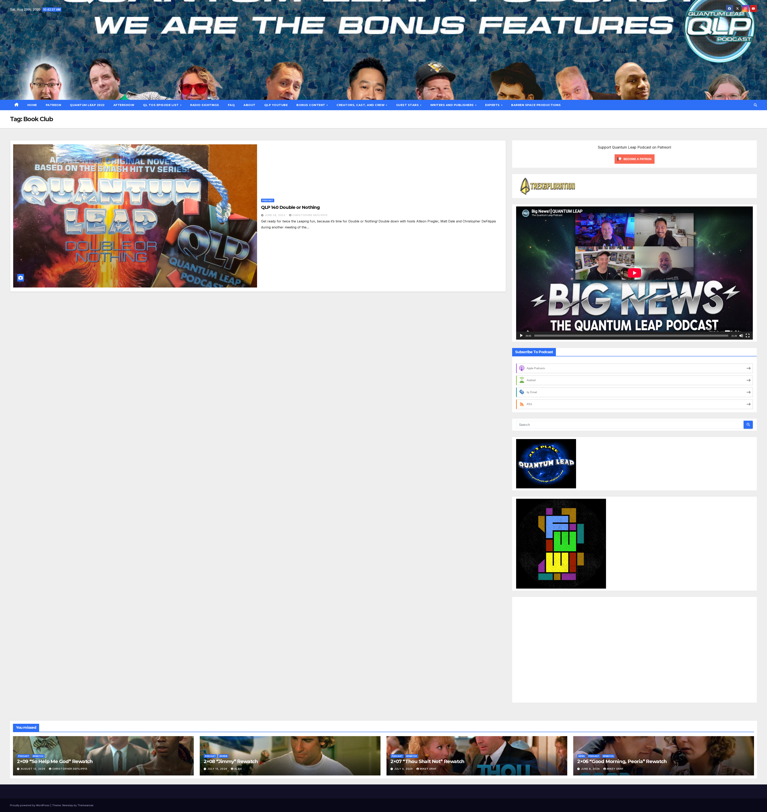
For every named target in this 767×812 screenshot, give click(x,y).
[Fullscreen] (748, 336)
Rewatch (38, 756)
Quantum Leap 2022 (87, 105)
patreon (53, 105)
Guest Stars (408, 105)
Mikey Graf (428, 768)
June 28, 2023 (275, 215)
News (581, 756)
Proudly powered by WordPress (30, 805)
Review (223, 756)
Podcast (267, 200)
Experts (493, 105)
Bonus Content (311, 105)
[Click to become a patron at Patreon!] (635, 159)
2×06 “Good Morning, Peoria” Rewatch (622, 761)
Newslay (67, 805)
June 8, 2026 (591, 768)
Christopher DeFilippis (310, 215)
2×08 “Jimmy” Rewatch (231, 761)
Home (32, 105)
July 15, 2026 (218, 768)
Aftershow (123, 105)
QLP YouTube (276, 105)
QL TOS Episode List (161, 105)
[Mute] (741, 336)
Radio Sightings (204, 105)
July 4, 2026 (404, 768)
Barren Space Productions (536, 105)
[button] (755, 105)
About (249, 105)
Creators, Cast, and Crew (361, 105)
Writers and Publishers (452, 105)
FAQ (231, 105)
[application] (634, 272)
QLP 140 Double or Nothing (290, 207)
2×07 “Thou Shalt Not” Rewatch (427, 761)
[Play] (521, 336)
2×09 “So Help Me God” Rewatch (55, 761)
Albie (238, 768)
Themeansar (85, 805)
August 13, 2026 (33, 768)
